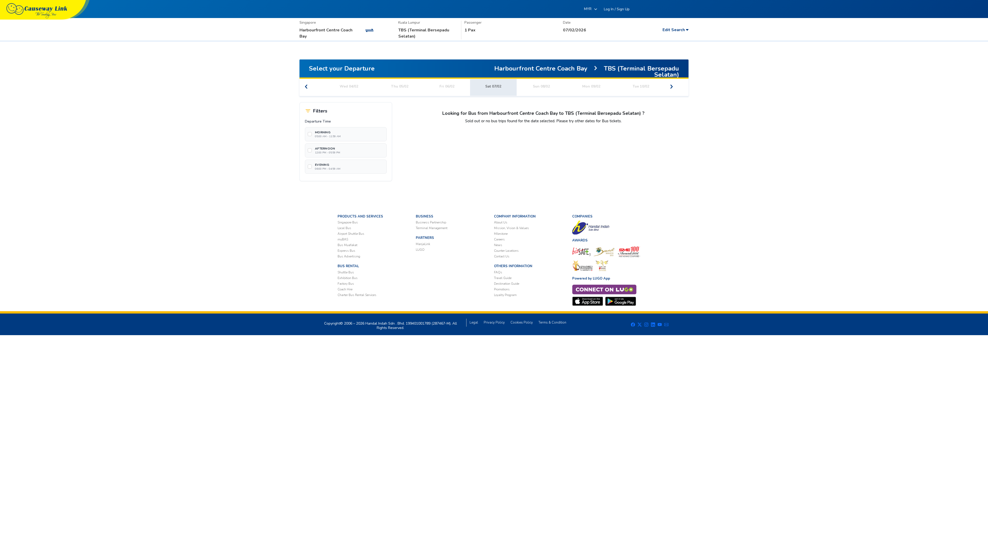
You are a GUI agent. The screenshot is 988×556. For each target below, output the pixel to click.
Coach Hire (345, 289)
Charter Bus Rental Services (357, 295)
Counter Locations (506, 251)
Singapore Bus (348, 222)
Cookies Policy (521, 322)
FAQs (498, 272)
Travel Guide (502, 278)
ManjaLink (423, 244)
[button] (617, 9)
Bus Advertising (349, 256)
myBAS (343, 239)
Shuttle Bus (346, 272)
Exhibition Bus (348, 278)
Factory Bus (346, 283)
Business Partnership (431, 222)
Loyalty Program (505, 295)
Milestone (501, 234)
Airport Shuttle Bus (351, 234)
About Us (500, 222)
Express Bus (346, 251)
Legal (474, 322)
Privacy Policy (494, 322)
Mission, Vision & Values (511, 228)
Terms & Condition (552, 322)
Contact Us (501, 256)
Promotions (502, 289)
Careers (499, 239)
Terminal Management (431, 228)
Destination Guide (506, 283)
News (498, 245)
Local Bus (344, 228)
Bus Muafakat (347, 245)
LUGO (420, 249)
